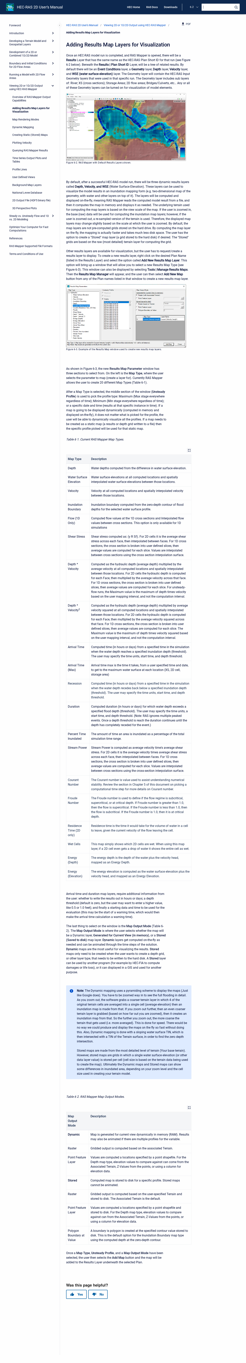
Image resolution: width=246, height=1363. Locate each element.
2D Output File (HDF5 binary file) (31, 200)
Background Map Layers (27, 185)
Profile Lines (19, 169)
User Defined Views (23, 177)
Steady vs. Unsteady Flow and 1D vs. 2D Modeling (29, 217)
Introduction (16, 33)
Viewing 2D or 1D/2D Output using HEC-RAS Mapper (26, 87)
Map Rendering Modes (25, 119)
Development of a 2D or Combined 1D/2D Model (23, 54)
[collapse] (53, 86)
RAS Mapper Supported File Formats (30, 246)
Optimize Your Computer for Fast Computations (28, 229)
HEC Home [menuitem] (133, 7)
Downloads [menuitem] (170, 7)
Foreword (15, 25)
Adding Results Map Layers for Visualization (31, 110)
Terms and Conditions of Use (26, 253)
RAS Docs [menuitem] (152, 7)
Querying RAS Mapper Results (30, 150)
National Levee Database (27, 192)
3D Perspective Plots (24, 208)
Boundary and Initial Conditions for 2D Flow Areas (28, 65)
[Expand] (53, 33)
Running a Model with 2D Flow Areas (27, 76)
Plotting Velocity (22, 142)
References (15, 238)
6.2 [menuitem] (192, 6)
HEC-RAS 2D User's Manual (40, 7)
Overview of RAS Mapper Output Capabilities (31, 98)
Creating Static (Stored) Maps (30, 134)
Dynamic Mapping (23, 127)
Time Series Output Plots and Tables (29, 160)
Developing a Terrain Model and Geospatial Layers (27, 42)
